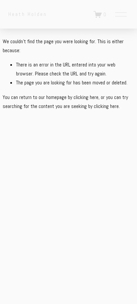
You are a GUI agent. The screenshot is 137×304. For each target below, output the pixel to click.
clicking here (85, 97)
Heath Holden (27, 14)
